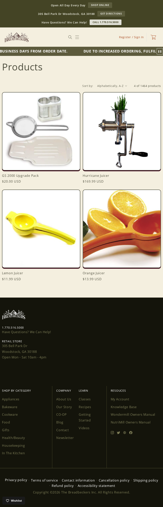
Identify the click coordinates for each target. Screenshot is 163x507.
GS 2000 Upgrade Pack (20, 176)
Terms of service (44, 480)
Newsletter (65, 438)
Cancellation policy (114, 480)
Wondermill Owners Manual (133, 414)
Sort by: (87, 86)
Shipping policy (145, 480)
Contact (62, 430)
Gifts (6, 430)
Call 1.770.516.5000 (105, 22)
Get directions (112, 14)
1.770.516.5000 (13, 327)
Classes (85, 399)
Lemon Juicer (12, 273)
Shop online (101, 5)
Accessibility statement (96, 486)
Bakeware (9, 407)
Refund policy (63, 486)
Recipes (85, 407)
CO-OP (61, 414)
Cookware (10, 414)
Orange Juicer (94, 273)
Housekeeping (13, 445)
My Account (120, 399)
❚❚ (160, 51)
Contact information (78, 480)
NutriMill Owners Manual (131, 422)
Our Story (64, 407)
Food (6, 422)
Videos (84, 428)
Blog (59, 422)
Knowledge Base (124, 407)
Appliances (10, 399)
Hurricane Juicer (96, 176)
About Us (63, 399)
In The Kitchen (13, 453)
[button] (77, 37)
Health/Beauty (13, 438)
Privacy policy (16, 480)
